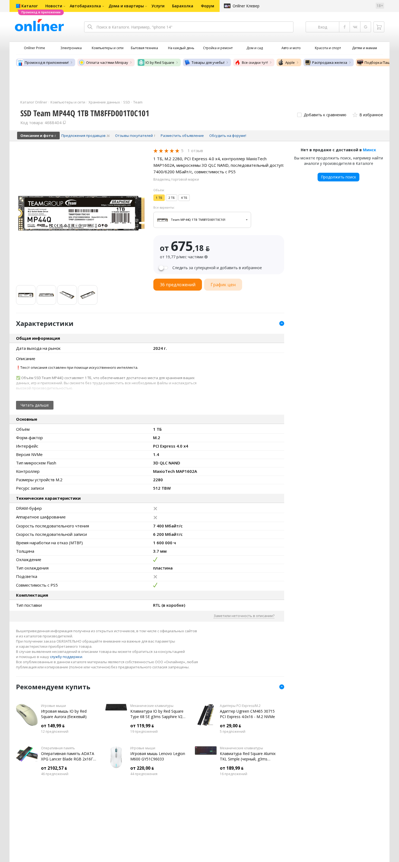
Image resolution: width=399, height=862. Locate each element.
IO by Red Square (159, 62)
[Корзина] (378, 26)
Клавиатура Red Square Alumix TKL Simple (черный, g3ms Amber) (248, 756)
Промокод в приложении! (47, 62)
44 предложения (143, 774)
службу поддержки (66, 656)
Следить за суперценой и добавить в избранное (217, 268)
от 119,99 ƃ (142, 726)
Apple (290, 62)
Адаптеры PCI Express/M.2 (240, 706)
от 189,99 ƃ (231, 768)
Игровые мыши (53, 706)
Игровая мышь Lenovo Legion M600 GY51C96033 (157, 756)
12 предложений (54, 732)
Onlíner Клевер (246, 5)
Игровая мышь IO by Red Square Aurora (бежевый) (64, 714)
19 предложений (144, 732)
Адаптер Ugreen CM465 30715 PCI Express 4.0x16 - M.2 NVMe (247, 714)
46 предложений (54, 774)
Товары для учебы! (208, 62)
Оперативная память (58, 748)
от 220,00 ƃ (142, 768)
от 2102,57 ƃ (54, 768)
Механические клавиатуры (151, 706)
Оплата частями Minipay (107, 62)
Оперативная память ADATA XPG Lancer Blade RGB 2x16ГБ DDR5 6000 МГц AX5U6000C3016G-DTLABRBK (68, 756)
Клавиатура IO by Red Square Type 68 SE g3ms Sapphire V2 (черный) (156, 714)
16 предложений (233, 774)
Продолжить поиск (338, 177)
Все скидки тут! (255, 62)
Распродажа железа (329, 62)
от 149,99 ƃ (53, 726)
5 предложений (232, 732)
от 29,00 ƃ (230, 726)
